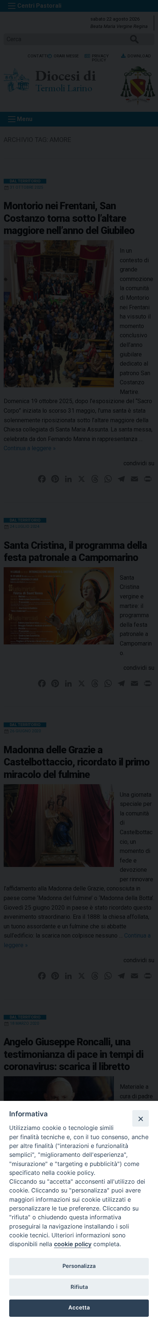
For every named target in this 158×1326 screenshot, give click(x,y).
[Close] (140, 1118)
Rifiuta (79, 1287)
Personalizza (79, 1266)
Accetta (79, 1307)
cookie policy (72, 1244)
